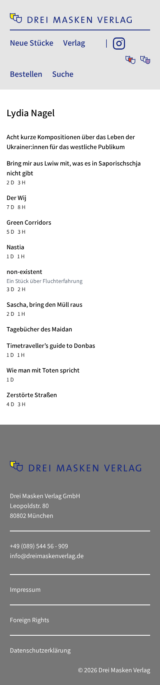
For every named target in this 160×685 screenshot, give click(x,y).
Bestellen (26, 74)
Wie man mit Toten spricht (43, 370)
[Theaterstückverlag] (130, 60)
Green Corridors (29, 222)
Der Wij (16, 197)
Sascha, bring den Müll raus (44, 304)
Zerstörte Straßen (32, 395)
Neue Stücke (31, 42)
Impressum (25, 589)
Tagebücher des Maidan (39, 329)
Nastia (15, 247)
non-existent (24, 271)
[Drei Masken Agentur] (145, 60)
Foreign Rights (29, 620)
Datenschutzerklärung (40, 650)
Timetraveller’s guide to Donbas (51, 345)
